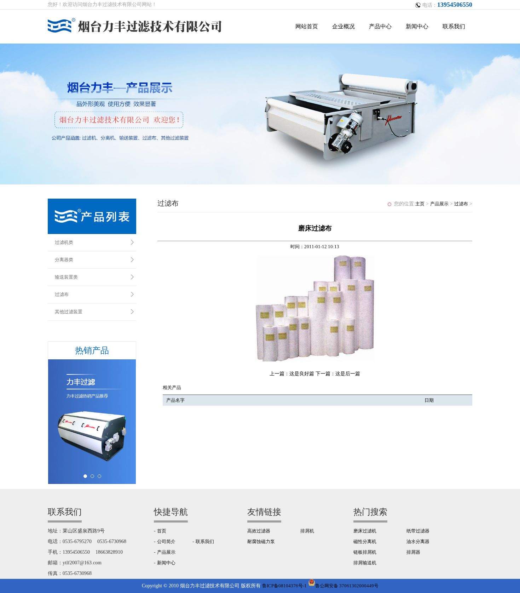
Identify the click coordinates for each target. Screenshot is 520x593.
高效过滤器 (258, 531)
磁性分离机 (364, 541)
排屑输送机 (364, 562)
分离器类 (64, 259)
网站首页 (306, 26)
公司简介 (166, 541)
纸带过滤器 (417, 531)
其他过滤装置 (68, 311)
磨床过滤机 (364, 531)
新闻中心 (417, 26)
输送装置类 (66, 277)
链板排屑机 (364, 552)
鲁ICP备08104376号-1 (284, 585)
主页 (419, 203)
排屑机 (307, 531)
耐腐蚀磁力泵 (261, 541)
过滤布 (62, 294)
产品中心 (380, 26)
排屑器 (413, 552)
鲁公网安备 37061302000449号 (347, 585)
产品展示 (439, 203)
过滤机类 (64, 242)
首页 (161, 531)
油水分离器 (417, 541)
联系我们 (454, 26)
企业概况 (343, 26)
